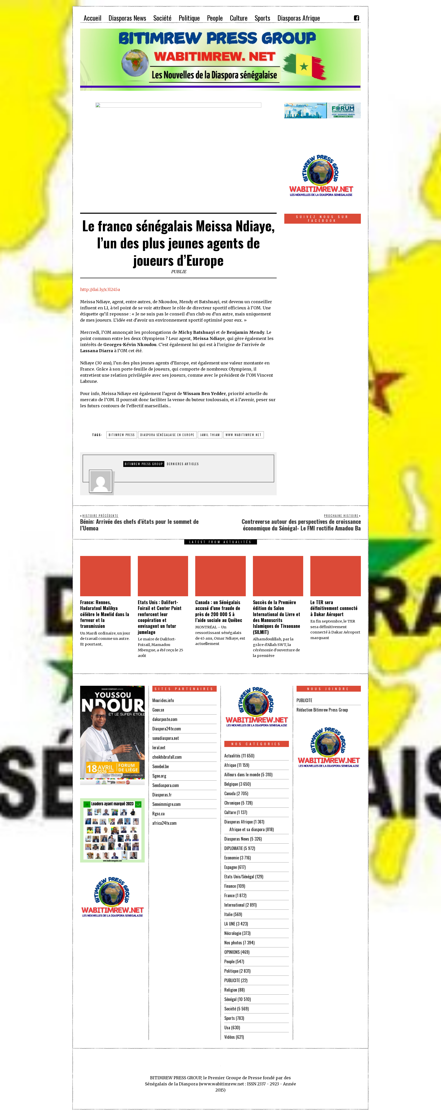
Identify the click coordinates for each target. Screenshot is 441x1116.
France (229, 895)
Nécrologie (232, 933)
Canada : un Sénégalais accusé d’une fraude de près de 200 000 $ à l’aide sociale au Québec (218, 611)
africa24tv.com (164, 823)
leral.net (158, 747)
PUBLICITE (232, 980)
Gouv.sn (158, 710)
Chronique (232, 803)
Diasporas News (236, 839)
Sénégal (230, 999)
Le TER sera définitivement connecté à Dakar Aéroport (334, 608)
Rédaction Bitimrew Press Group (322, 710)
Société (230, 1009)
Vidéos (229, 1037)
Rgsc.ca (158, 813)
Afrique (230, 765)
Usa (227, 1027)
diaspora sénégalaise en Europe (167, 435)
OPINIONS (232, 952)
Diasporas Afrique (238, 822)
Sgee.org (159, 776)
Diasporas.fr (162, 795)
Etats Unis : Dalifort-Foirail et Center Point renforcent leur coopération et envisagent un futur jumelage (159, 617)
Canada (230, 793)
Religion (230, 990)
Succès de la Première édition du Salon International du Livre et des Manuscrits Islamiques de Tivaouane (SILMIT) (276, 617)
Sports (229, 1018)
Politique (231, 971)
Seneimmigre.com (166, 804)
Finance (230, 886)
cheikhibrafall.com (167, 757)
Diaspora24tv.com (166, 729)
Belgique (231, 784)
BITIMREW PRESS (122, 435)
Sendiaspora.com (165, 785)
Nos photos (233, 943)
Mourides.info (163, 700)
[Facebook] (356, 18)
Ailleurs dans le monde (242, 774)
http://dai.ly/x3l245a (100, 289)
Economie (231, 858)
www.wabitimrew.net (244, 435)
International (234, 905)
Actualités (232, 756)
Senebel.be (160, 766)
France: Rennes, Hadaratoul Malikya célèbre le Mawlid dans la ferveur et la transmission (104, 614)
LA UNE (229, 924)
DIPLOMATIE (233, 848)
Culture (230, 812)
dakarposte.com (164, 719)
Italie (228, 914)
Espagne (230, 867)
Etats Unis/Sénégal (239, 876)
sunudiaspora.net (165, 738)
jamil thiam (210, 435)
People (229, 961)
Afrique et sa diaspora (247, 829)
